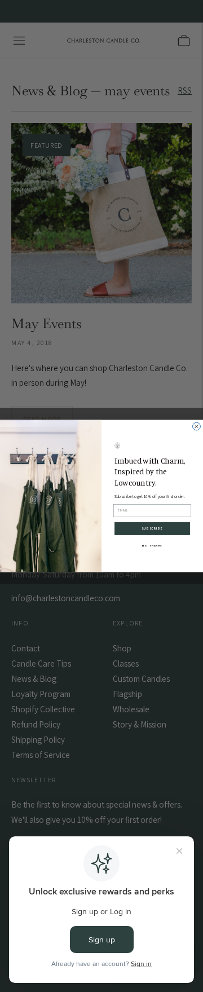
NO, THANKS (152, 545)
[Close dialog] (197, 426)
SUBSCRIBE (152, 529)
